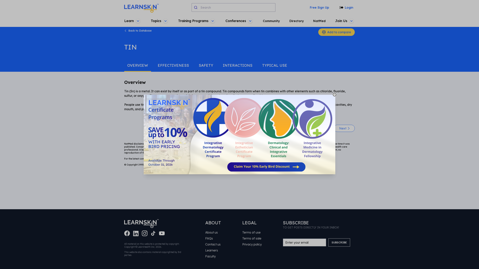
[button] (239, 134)
